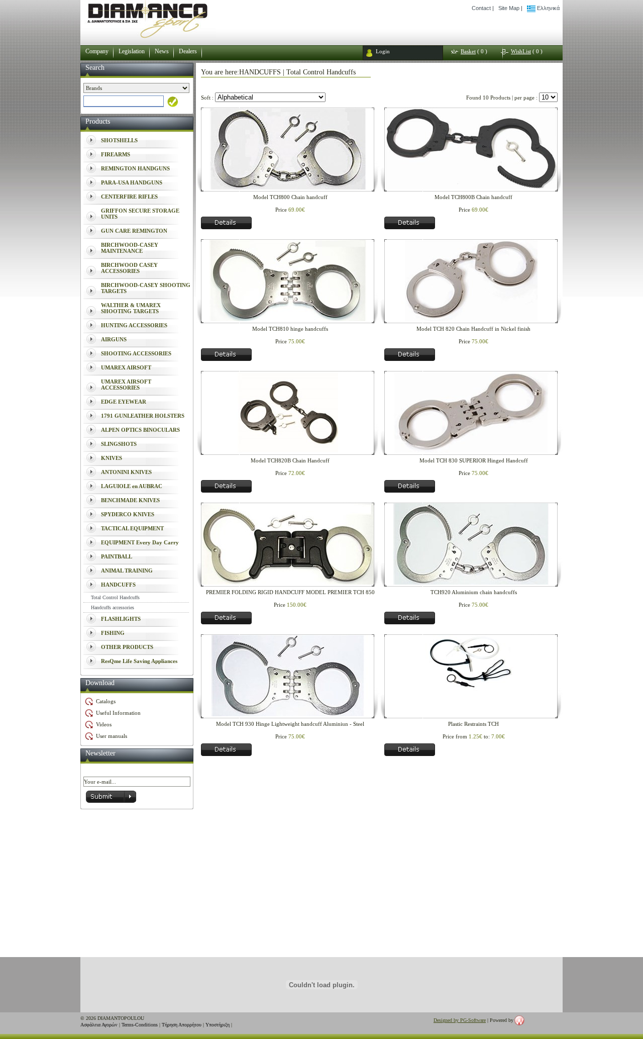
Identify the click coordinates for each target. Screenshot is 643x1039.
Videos (104, 724)
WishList (521, 51)
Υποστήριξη (217, 1024)
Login (383, 51)
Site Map (508, 8)
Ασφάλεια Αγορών (99, 1024)
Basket (468, 51)
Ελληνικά (547, 8)
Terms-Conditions (140, 1024)
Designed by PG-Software (460, 1020)
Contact (481, 8)
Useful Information (118, 713)
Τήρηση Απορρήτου (181, 1024)
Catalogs (106, 701)
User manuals (111, 736)
